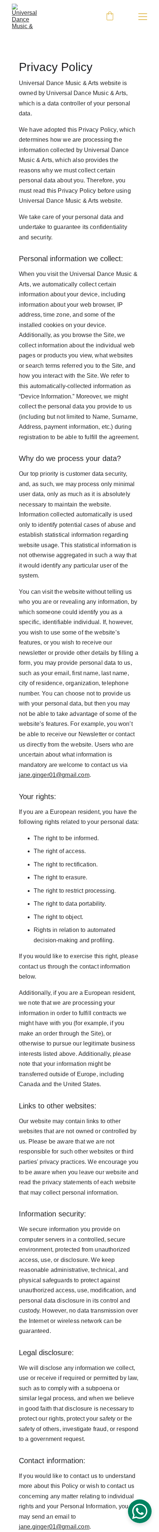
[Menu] (142, 16)
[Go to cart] (110, 16)
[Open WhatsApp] (140, 1511)
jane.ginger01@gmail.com (54, 775)
